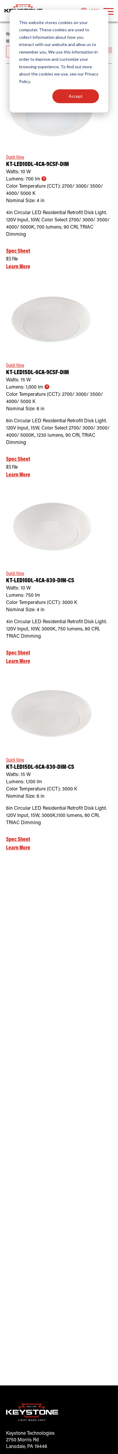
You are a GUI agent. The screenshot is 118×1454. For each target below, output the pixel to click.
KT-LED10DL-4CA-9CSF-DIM (37, 165)
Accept (76, 96)
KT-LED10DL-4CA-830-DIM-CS (40, 581)
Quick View (59, 134)
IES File (12, 259)
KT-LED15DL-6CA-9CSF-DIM (37, 373)
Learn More (18, 267)
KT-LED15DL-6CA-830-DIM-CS (40, 767)
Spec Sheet (18, 251)
